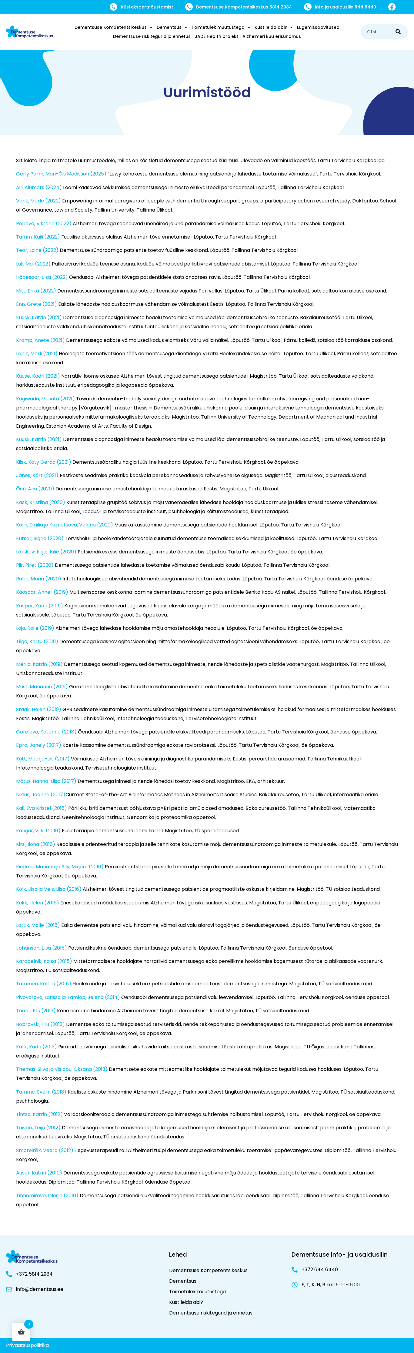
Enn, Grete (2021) (36, 304)
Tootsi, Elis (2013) (36, 1010)
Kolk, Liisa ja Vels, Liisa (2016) (49, 889)
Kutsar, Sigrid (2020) (40, 538)
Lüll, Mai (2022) (33, 263)
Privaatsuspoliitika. (28, 1345)
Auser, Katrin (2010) (39, 1172)
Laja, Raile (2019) (35, 628)
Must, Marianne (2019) (42, 686)
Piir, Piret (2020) (35, 565)
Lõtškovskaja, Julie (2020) (46, 551)
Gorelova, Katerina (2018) (46, 731)
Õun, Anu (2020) (35, 488)
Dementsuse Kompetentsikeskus (111, 27)
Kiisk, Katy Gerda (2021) (43, 462)
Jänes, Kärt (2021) (37, 475)
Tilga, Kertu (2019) (37, 641)
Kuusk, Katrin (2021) (39, 317)
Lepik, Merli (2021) (37, 353)
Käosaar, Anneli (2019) (42, 592)
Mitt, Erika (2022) (36, 290)
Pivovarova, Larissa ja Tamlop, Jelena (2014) (68, 997)
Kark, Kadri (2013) (36, 1046)
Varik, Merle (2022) (38, 200)
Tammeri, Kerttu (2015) (43, 983)
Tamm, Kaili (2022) (38, 236)
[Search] (398, 31)
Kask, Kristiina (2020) (40, 502)
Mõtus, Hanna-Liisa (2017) (46, 781)
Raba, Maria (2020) (38, 578)
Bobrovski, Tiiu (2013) (40, 1024)
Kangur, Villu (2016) (38, 830)
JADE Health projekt (216, 36)
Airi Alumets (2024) (39, 187)
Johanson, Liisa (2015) (41, 947)
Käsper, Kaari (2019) (39, 605)
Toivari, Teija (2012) (38, 1127)
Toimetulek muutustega (218, 27)
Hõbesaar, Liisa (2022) (42, 277)
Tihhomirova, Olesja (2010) (47, 1195)
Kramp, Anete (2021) (40, 340)
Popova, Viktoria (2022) (44, 223)
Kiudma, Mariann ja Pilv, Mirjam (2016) (60, 866)
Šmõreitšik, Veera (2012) (44, 1150)
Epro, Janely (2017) (38, 745)
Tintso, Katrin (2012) (39, 1114)
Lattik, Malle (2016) (38, 925)
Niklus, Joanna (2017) (40, 794)
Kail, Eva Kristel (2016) (41, 808)
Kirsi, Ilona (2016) (35, 844)
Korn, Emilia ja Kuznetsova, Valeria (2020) (64, 524)
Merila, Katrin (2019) (39, 664)
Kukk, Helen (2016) (37, 902)
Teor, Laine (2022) (37, 250)
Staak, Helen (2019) (38, 709)
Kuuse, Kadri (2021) (38, 375)
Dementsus (169, 27)
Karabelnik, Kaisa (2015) (44, 961)
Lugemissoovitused (318, 27)
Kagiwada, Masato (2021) (45, 398)
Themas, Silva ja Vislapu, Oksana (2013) (62, 1069)
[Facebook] (392, 7)
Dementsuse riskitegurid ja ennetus (152, 36)
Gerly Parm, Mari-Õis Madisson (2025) (61, 173)
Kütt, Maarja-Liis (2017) (43, 758)
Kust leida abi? (271, 27)
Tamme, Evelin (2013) (41, 1091)
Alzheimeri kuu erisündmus (271, 36)
